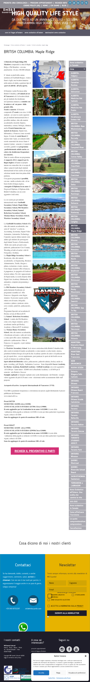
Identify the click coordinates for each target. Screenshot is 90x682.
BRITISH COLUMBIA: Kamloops (75, 191)
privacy (80, 606)
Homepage (6, 45)
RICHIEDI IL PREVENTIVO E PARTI (35, 451)
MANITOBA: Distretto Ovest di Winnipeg (77, 345)
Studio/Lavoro (80, 595)
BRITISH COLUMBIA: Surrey (75, 317)
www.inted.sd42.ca (10, 396)
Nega (58, 673)
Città (72, 69)
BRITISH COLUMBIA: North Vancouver (75, 257)
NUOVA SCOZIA (77, 367)
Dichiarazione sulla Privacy (63, 678)
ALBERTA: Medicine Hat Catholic (76, 98)
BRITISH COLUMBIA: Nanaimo (75, 247)
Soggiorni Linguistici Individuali (58, 596)
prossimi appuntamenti (38, 649)
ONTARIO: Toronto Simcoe (77, 429)
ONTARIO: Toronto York (76, 448)
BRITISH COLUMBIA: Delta (75, 182)
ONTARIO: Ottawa (75, 382)
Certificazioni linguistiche (28, 39)
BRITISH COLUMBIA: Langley (75, 219)
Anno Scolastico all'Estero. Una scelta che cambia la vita (76, 493)
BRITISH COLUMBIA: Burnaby (75, 135)
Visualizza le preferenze (77, 673)
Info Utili (73, 501)
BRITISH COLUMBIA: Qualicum (75, 268)
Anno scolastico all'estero (18, 45)
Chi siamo (54, 5)
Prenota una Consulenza (16, 3)
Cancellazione (76, 528)
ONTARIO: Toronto (75, 407)
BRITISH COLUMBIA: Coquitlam (75, 163)
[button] (86, 656)
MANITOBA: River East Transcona (76, 354)
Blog (64, 5)
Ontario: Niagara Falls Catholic (76, 374)
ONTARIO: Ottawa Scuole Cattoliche (77, 399)
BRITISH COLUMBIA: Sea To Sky (77, 308)
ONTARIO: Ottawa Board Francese (77, 390)
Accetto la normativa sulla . (67, 606)
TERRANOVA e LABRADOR (77, 484)
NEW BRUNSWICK (76, 362)
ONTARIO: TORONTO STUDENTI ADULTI (75, 439)
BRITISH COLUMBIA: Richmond (75, 277)
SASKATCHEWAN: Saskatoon (78, 477)
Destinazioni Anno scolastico (55, 32)
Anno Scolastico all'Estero (60, 600)
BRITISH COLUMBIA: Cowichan (75, 172)
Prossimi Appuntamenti (41, 3)
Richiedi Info (61, 3)
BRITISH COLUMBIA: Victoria (75, 336)
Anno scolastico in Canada (76, 63)
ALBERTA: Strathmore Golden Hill (76, 117)
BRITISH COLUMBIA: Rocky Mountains (75, 288)
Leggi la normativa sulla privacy (12, 657)
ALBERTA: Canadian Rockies (75, 82)
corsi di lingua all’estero (38, 651)
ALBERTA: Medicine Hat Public (76, 108)
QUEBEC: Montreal (75, 461)
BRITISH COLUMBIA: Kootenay (75, 210)
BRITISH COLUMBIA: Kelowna (75, 200)
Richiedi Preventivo (46, 39)
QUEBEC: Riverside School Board (78, 470)
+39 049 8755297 (13, 608)
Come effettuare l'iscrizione (77, 513)
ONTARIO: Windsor (75, 455)
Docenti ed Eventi (11, 39)
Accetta (41, 673)
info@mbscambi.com (33, 608)
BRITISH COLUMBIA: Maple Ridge (76, 228)
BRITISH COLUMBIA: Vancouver (75, 326)
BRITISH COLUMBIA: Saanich (75, 298)
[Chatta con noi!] (23, 621)
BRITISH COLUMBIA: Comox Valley (76, 154)
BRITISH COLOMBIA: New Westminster (78, 126)
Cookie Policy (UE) (31, 5)
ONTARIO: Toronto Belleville (75, 415)
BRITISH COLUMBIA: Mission (75, 237)
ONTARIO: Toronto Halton (77, 423)
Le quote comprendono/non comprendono (77, 521)
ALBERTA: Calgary (75, 74)
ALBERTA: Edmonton (75, 90)
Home (45, 5)
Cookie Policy (51, 678)
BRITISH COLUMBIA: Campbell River (77, 145)
